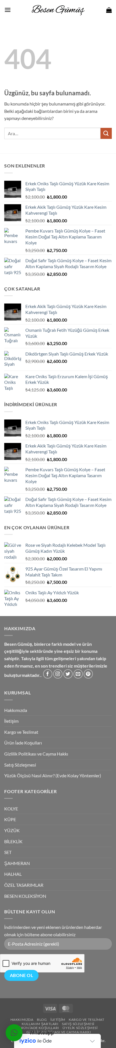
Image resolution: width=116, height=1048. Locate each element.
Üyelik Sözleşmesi (80, 1028)
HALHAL (13, 874)
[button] (7, 10)
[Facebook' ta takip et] (47, 674)
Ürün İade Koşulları (23, 742)
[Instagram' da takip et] (58, 674)
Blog (42, 1019)
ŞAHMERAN (17, 863)
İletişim (11, 721)
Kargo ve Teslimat (21, 732)
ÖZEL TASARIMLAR (23, 885)
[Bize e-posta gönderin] (78, 674)
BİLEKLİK (13, 841)
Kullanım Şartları (40, 1024)
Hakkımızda (15, 710)
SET (8, 852)
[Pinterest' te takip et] (88, 674)
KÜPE (10, 819)
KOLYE (11, 808)
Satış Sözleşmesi (20, 764)
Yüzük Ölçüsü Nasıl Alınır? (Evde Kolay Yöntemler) (52, 775)
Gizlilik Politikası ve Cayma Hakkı (36, 753)
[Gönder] (106, 133)
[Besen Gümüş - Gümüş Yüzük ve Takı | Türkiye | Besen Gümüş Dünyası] (58, 10)
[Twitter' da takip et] (68, 674)
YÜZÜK (12, 830)
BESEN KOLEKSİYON (25, 896)
